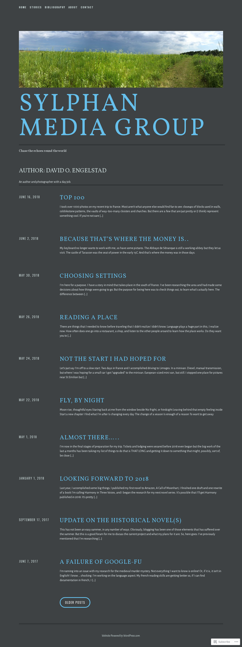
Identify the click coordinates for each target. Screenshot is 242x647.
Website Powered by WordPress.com (121, 635)
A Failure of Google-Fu (101, 562)
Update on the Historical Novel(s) (121, 521)
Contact (87, 7)
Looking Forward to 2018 (104, 479)
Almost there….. (89, 438)
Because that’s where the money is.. (124, 239)
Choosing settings (93, 276)
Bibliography (55, 7)
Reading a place (89, 318)
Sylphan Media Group (112, 116)
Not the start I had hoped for (113, 359)
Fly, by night (82, 401)
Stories (36, 7)
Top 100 (72, 198)
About (73, 7)
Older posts (75, 602)
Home (22, 7)
